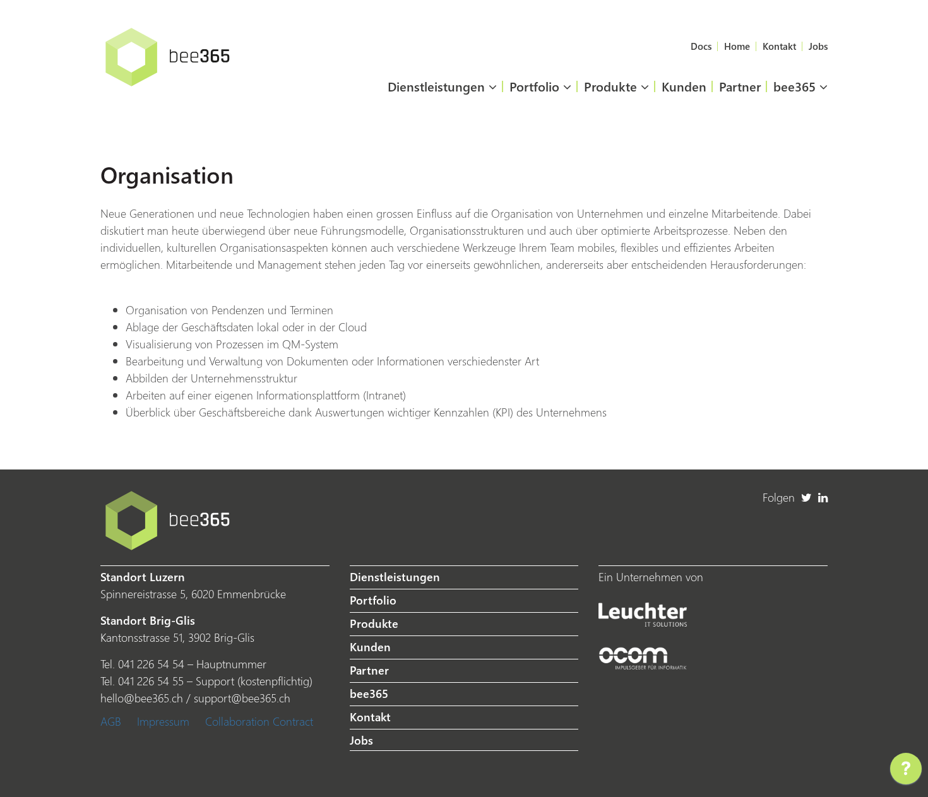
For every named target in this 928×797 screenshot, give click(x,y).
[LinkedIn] (823, 496)
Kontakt (779, 46)
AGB (110, 721)
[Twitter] (806, 496)
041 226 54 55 (151, 680)
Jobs (818, 46)
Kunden (684, 86)
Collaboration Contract (259, 721)
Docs (701, 46)
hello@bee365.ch (141, 697)
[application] (906, 772)
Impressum (163, 721)
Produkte (612, 86)
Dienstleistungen (438, 86)
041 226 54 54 (151, 663)
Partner (740, 86)
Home (737, 46)
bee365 (796, 86)
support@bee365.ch (242, 697)
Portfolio (536, 86)
